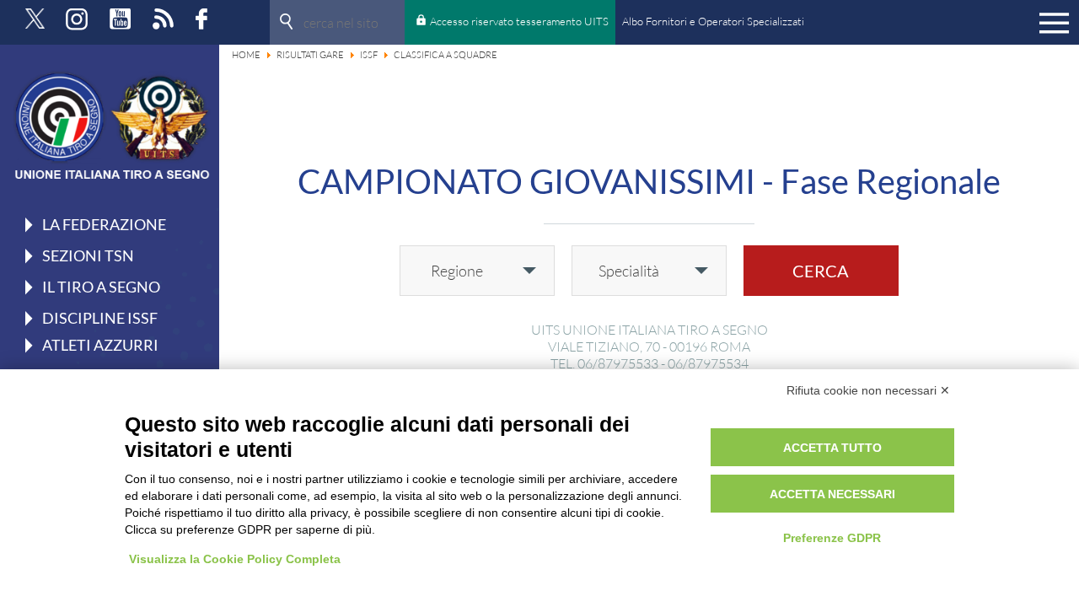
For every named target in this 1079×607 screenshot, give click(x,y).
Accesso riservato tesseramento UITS (519, 21)
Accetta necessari (832, 494)
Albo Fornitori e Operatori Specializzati (713, 21)
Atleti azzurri (100, 344)
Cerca (820, 271)
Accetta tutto (832, 447)
